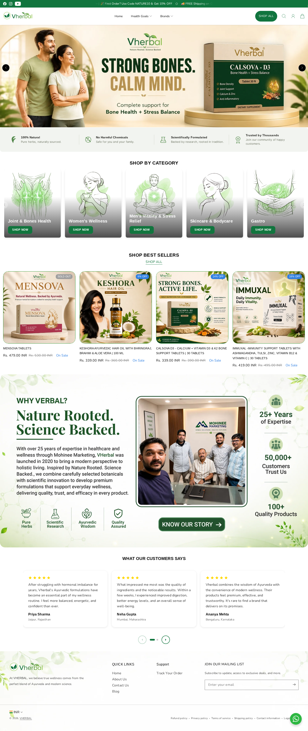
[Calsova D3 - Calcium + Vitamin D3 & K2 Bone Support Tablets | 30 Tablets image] (192, 307)
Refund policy (179, 718)
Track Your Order (169, 673)
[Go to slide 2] (155, 640)
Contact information (268, 718)
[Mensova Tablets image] (39, 307)
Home (119, 16)
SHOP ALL (266, 16)
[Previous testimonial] (142, 640)
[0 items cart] (302, 16)
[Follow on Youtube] (18, 4)
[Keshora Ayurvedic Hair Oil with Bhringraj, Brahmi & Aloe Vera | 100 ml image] (116, 307)
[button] (141, 16)
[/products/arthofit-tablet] (154, 76)
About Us (119, 679)
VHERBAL (26, 718)
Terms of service (220, 718)
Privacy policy (199, 718)
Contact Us (120, 685)
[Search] (283, 16)
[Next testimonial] (166, 640)
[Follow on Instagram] (10, 4)
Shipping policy (243, 718)
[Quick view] (69, 337)
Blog (115, 691)
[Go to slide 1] (150, 640)
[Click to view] (154, 460)
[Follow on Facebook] (4, 4)
